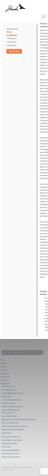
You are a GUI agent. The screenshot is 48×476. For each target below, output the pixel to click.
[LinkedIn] (21, 352)
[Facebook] (4, 352)
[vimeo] (16, 352)
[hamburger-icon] (43, 16)
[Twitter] (10, 352)
